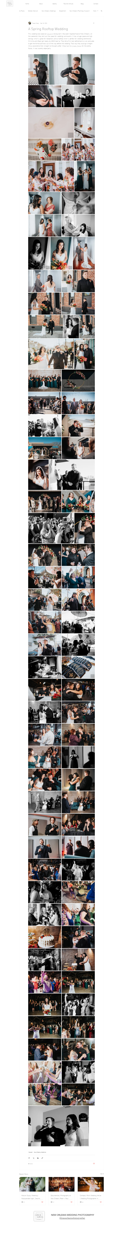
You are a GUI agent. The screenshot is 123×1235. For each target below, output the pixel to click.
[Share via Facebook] (29, 1158)
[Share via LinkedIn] (38, 1158)
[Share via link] (42, 1158)
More (94, 11)
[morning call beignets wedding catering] (91, 1184)
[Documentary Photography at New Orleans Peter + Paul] (62, 1184)
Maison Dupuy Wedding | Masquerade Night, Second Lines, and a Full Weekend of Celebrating (31, 1197)
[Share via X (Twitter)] (33, 1158)
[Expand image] (38, 69)
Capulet (30, 1152)
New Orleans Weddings (49, 11)
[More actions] (94, 23)
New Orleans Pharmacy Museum (80, 11)
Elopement (62, 11)
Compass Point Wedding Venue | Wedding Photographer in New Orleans (90, 1197)
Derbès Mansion (33, 11)
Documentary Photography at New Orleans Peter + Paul (61, 1197)
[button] (68, 3)
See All (102, 1174)
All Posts (21, 11)
